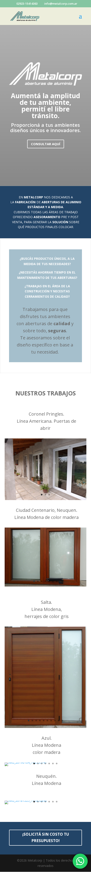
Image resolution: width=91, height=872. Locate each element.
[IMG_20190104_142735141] (26, 762)
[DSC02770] (46, 727)
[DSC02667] (46, 585)
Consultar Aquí (45, 144)
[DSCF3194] (46, 499)
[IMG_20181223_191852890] (26, 800)
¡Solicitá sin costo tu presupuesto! (45, 837)
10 (62, 720)
